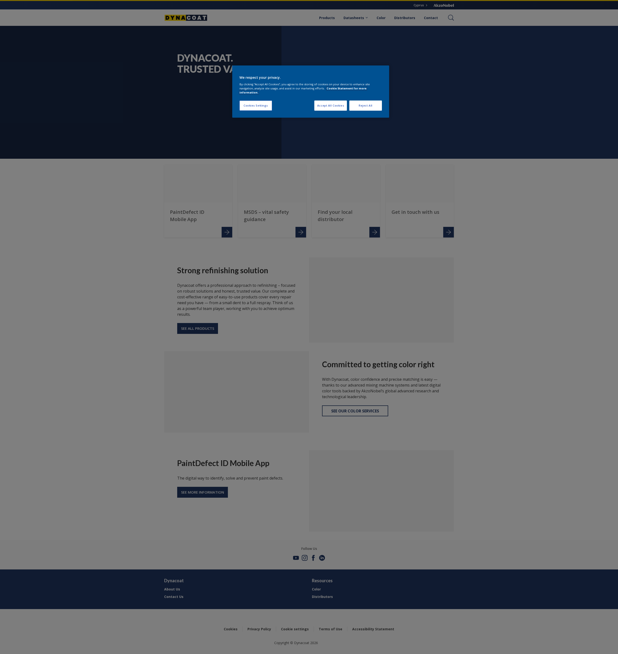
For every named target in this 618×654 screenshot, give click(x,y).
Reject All (365, 105)
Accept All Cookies (330, 105)
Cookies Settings (256, 105)
